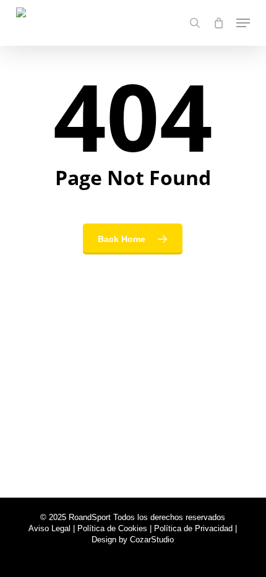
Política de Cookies (112, 528)
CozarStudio (152, 539)
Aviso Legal (49, 528)
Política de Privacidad (193, 528)
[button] (243, 23)
